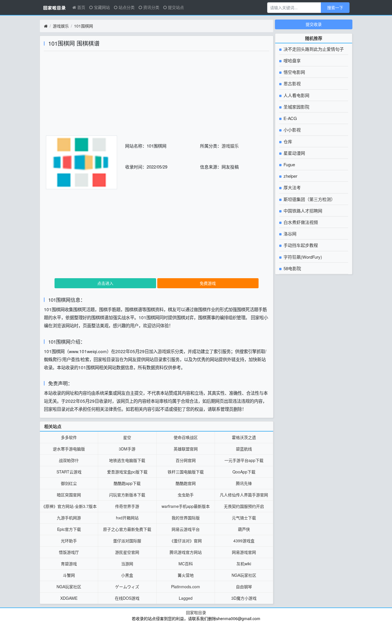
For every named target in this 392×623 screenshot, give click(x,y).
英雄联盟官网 (186, 449)
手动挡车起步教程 (300, 245)
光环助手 (69, 540)
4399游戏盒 (244, 540)
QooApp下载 (243, 472)
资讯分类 (150, 7)
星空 (127, 437)
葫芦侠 (244, 529)
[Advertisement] (156, 95)
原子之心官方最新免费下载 (127, 529)
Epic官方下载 (69, 529)
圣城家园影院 (295, 107)
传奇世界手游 (127, 506)
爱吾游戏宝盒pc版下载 (127, 472)
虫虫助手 (186, 495)
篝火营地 (186, 575)
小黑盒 (127, 575)
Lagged (186, 598)
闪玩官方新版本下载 (127, 495)
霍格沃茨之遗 (244, 437)
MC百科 (185, 563)
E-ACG (289, 118)
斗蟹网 (69, 575)
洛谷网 (289, 234)
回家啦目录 (196, 612)
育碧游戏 (69, 563)
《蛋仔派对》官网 (186, 540)
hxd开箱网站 (127, 518)
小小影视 (291, 130)
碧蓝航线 (244, 449)
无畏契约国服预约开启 (244, 506)
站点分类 (126, 7)
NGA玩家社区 (244, 575)
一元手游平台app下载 (243, 460)
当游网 (127, 563)
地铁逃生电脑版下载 (127, 460)
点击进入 (105, 283)
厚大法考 (291, 187)
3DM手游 (127, 449)
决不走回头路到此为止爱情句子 (313, 49)
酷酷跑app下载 (127, 483)
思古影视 (291, 83)
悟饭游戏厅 (69, 552)
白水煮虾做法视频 (300, 222)
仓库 (287, 141)
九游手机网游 (69, 518)
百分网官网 (186, 460)
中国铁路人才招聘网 (302, 211)
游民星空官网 (127, 552)
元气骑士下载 (244, 518)
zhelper (289, 176)
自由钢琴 (244, 586)
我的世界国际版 (186, 518)
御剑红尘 (69, 483)
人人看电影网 (295, 95)
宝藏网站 (101, 7)
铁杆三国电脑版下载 (186, 472)
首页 (80, 7)
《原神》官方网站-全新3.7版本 (69, 506)
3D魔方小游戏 (244, 598)
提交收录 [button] (314, 24)
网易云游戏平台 (186, 529)
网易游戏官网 (244, 552)
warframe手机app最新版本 (186, 506)
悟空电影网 (293, 72)
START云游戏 (69, 472)
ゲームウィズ (127, 586)
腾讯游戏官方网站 (186, 552)
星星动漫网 (293, 153)
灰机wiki (243, 563)
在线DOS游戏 (127, 598)
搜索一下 (335, 7)
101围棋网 (83, 26)
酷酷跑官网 (186, 483)
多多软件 (69, 437)
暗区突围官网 (69, 495)
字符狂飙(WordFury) (302, 257)
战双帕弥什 (69, 460)
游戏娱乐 (61, 26)
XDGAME (68, 598)
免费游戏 (208, 283)
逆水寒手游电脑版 (69, 449)
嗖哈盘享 (291, 60)
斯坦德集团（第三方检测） (308, 199)
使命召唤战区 (186, 437)
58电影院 (291, 268)
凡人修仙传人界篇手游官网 (244, 495)
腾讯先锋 (244, 483)
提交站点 (175, 7)
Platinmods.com (185, 586)
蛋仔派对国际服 (127, 540)
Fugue (288, 164)
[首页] (46, 26)
